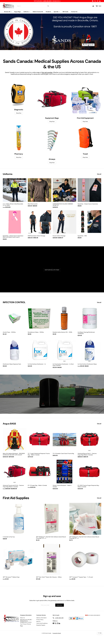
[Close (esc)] (78, 303)
